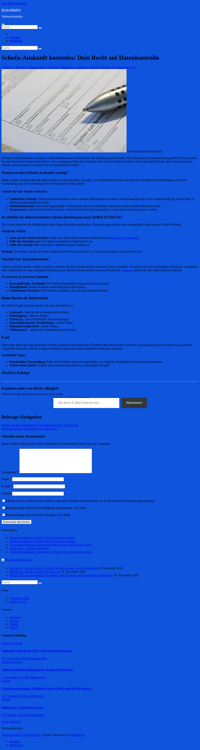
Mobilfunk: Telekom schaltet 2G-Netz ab (34, 571)
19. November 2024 (14, 658)
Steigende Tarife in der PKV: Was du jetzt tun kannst (41, 537)
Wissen (13, 627)
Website (6, 493)
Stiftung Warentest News (20, 560)
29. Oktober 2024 (13, 696)
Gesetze (14, 620)
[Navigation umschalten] (3, 24)
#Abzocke (8, 67)
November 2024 (19, 598)
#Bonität (21, 67)
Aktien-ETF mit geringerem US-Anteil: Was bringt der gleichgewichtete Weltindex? (61, 575)
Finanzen (15, 617)
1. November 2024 (14, 677)
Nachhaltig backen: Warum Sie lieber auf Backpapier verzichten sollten (53, 568)
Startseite (15, 37)
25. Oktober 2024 (13, 715)
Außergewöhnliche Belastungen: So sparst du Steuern (42, 541)
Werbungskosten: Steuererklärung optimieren (29, 428)
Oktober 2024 (18, 601)
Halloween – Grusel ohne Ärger (29, 548)
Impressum (16, 41)
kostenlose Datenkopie (125, 237)
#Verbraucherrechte (123, 67)
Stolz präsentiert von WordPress (22, 735)
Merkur (126, 270)
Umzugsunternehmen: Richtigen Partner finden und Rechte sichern (50, 544)
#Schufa (105, 67)
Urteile (13, 624)
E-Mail (7, 486)
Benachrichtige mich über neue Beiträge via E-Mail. (38, 515)
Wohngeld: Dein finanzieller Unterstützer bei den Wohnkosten (40, 425)
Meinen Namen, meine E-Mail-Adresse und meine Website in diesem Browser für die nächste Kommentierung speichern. (81, 501)
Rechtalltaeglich (37, 658)
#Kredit (93, 67)
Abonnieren (134, 402)
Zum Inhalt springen (14, 3)
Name (6, 479)
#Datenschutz (36, 67)
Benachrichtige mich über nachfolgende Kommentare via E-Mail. (46, 508)
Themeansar (77, 735)
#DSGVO (52, 67)
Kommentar (10, 472)
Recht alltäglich (11, 10)
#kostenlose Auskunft (74, 67)
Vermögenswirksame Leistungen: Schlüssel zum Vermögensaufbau (50, 551)
